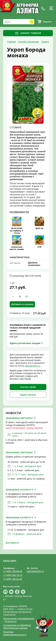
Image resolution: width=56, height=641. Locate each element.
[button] (27, 296)
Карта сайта (9, 560)
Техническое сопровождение (18, 618)
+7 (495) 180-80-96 (12, 571)
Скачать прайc (28, 386)
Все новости (12, 542)
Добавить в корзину (22, 304)
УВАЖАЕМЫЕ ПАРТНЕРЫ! (19, 418)
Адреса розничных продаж (25, 343)
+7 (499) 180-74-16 (12, 575)
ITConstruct (10, 621)
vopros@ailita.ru (35, 571)
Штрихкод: (27, 275)
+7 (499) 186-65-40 (12, 579)
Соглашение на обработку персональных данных (17, 626)
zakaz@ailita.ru (32, 365)
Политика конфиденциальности (14, 633)
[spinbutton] (19, 296)
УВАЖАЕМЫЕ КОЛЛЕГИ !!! (19, 489)
